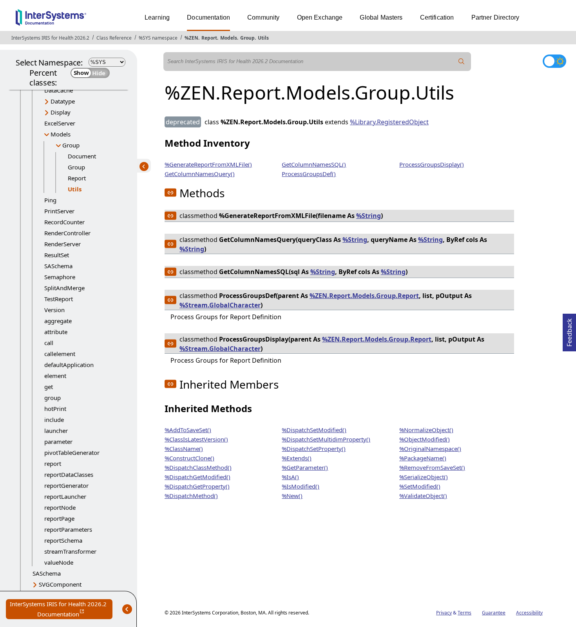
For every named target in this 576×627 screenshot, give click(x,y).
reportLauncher (65, 496)
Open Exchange (320, 17)
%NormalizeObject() (426, 430)
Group (247, 38)
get (48, 387)
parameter (58, 441)
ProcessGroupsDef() (309, 174)
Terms (464, 612)
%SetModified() (419, 486)
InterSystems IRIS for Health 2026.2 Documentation (61, 609)
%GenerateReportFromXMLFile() (208, 164)
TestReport (58, 299)
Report (209, 38)
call (48, 343)
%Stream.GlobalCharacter (220, 305)
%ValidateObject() (423, 496)
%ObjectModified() (424, 439)
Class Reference (114, 38)
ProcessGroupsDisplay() (431, 164)
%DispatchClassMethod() (198, 467)
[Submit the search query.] (461, 61)
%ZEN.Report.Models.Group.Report (364, 295)
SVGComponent (60, 584)
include (54, 419)
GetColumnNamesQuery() (200, 174)
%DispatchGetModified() (197, 477)
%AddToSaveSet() (188, 430)
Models (228, 38)
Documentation (208, 17)
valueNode (58, 562)
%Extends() (297, 458)
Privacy (444, 612)
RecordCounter (64, 222)
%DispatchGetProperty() (197, 486)
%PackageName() (422, 458)
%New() (292, 496)
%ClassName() (184, 449)
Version (54, 310)
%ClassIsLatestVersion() (196, 439)
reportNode (60, 507)
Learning (157, 17)
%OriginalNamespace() (430, 449)
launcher (56, 430)
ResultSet (56, 255)
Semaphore (59, 277)
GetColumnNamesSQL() (314, 164)
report (52, 463)
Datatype (63, 101)
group (52, 398)
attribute (55, 332)
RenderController (67, 233)
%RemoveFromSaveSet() (432, 467)
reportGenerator (66, 485)
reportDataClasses (68, 474)
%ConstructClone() (189, 458)
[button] (170, 192)
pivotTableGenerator (72, 452)
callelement (59, 354)
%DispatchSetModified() (314, 430)
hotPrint (55, 409)
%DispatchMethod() (191, 496)
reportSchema (63, 540)
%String (368, 215)
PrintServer (59, 211)
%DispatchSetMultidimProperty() (326, 439)
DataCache (58, 90)
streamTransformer (70, 551)
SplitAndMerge (64, 288)
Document (82, 156)
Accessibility (529, 612)
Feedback (569, 330)
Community (263, 17)
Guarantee (493, 612)
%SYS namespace (158, 38)
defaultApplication (69, 365)
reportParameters (68, 529)
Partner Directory (495, 17)
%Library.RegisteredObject (389, 122)
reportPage (59, 518)
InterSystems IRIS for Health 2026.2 (50, 38)
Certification (437, 17)
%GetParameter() (305, 467)
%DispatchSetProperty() (314, 449)
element (55, 376)
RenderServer (62, 244)
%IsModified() (300, 486)
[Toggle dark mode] (554, 61)
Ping (50, 200)
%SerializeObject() (423, 477)
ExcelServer (59, 123)
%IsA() (290, 477)
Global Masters (381, 17)
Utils (263, 38)
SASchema (58, 266)
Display (61, 112)
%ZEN (191, 38)
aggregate (58, 321)
